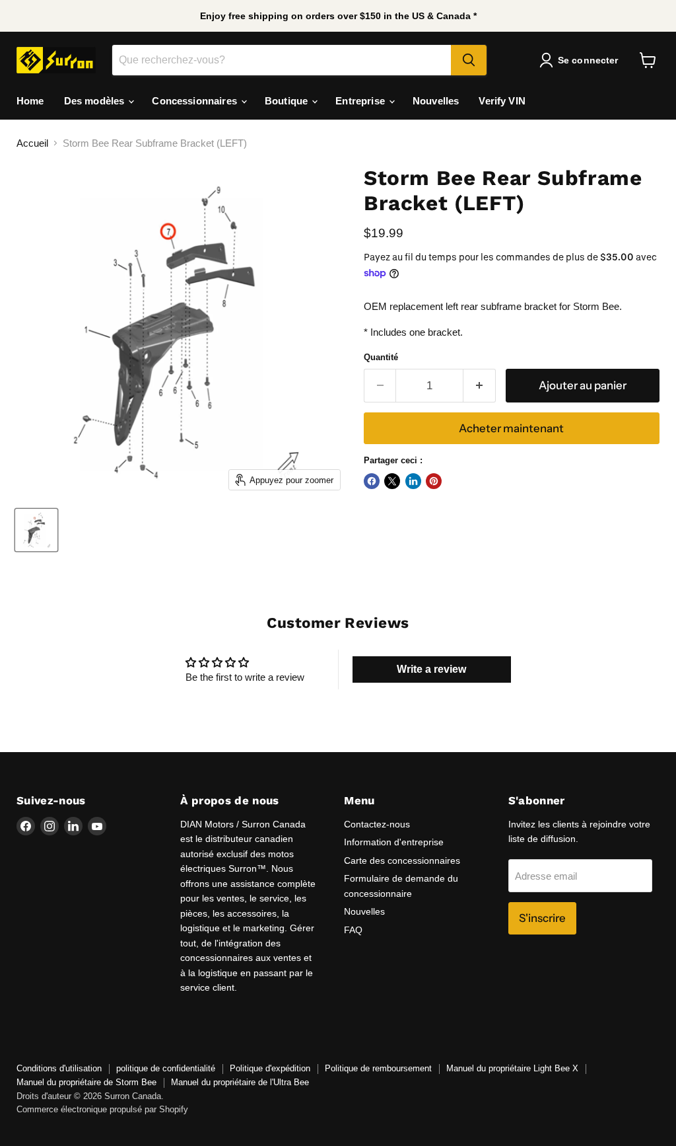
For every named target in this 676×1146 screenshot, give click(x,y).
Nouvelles (436, 100)
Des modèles (95, 100)
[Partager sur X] (392, 481)
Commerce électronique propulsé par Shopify (102, 1109)
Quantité (381, 357)
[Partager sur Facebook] (372, 481)
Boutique (287, 100)
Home (30, 100)
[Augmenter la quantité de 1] (479, 385)
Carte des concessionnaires (402, 860)
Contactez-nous (377, 824)
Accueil (32, 143)
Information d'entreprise (394, 842)
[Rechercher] (469, 60)
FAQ (353, 930)
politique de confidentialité (165, 1068)
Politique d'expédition (270, 1068)
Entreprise (361, 100)
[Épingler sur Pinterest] (434, 481)
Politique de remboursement (378, 1068)
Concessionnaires (196, 100)
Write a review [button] (431, 669)
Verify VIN (502, 100)
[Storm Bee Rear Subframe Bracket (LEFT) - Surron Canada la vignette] (36, 530)
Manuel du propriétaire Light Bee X (512, 1068)
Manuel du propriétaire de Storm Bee (86, 1082)
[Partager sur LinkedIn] (413, 481)
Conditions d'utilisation (59, 1068)
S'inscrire (542, 918)
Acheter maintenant (511, 428)
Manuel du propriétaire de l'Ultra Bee (240, 1082)
